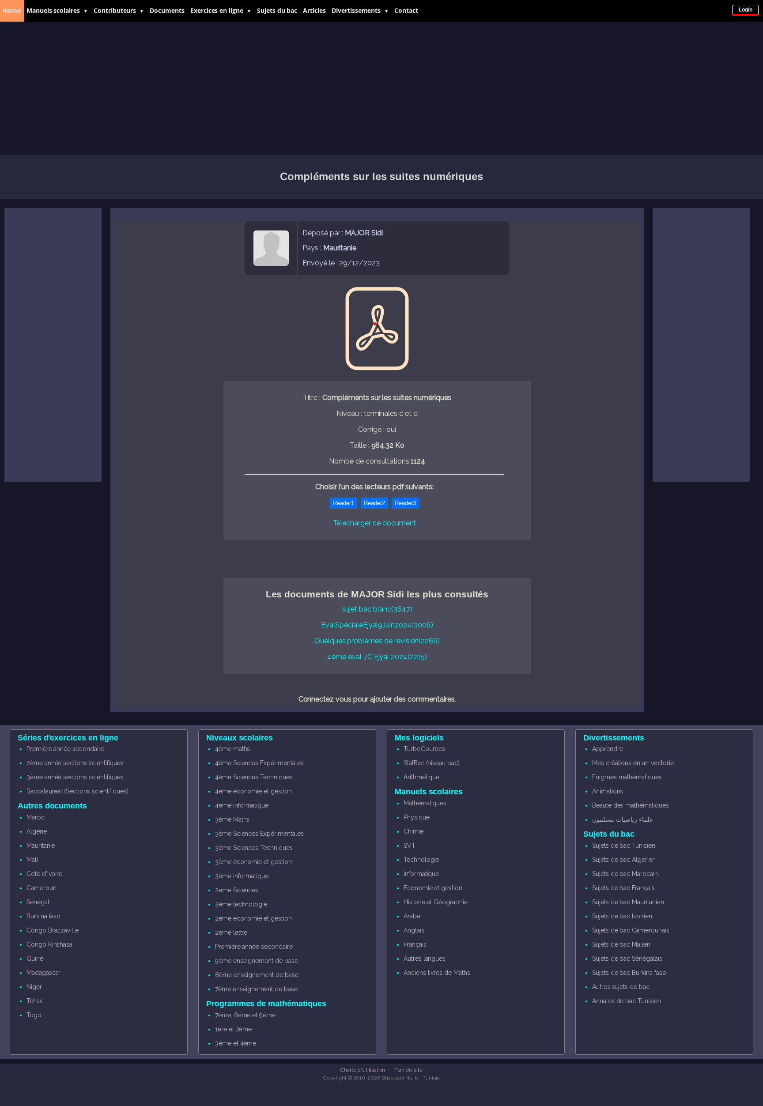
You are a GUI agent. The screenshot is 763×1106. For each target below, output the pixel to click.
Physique (417, 817)
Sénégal (37, 902)
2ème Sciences (236, 890)
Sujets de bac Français (623, 887)
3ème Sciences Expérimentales (259, 833)
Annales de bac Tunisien (626, 1000)
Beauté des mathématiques (630, 805)
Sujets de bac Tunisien (623, 845)
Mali (32, 859)
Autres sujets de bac (621, 986)
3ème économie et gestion (253, 861)
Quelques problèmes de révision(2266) (377, 641)
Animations (607, 791)
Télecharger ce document (374, 523)
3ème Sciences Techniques (254, 847)
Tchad (35, 1000)
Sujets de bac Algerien (624, 859)
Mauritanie (40, 845)
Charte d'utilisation (362, 1070)
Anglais (414, 930)
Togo (34, 1015)
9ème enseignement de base (256, 960)
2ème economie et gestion (253, 918)
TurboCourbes (424, 748)
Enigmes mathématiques (627, 777)
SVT (409, 845)
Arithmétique (421, 777)
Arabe (412, 916)
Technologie (421, 859)
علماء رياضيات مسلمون (622, 819)
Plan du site (408, 1070)
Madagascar (43, 972)
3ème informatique (241, 876)
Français (415, 944)
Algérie (36, 831)
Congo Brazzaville (52, 930)
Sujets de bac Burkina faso (629, 972)
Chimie (413, 831)
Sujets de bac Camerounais (630, 930)
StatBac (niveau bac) (432, 762)
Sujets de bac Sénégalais (627, 958)
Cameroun (41, 887)
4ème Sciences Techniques (254, 777)
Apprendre (607, 748)
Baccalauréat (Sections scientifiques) (77, 791)
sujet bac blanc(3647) (377, 609)
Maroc (35, 817)
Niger (34, 986)
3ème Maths (232, 819)
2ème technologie (241, 904)
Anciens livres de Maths (437, 972)
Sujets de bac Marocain (625, 873)
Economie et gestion (433, 887)
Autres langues (425, 958)
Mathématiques (425, 803)
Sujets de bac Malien (621, 944)
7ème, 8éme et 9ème (245, 1015)
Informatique (421, 873)
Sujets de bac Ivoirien (622, 916)
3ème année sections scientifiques (75, 777)
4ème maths (232, 748)
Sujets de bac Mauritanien (628, 902)
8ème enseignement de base (256, 974)
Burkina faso (43, 916)
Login (745, 10)
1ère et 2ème (233, 1029)
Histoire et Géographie (436, 902)
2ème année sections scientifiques (75, 762)
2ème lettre (231, 932)
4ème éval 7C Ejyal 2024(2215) (377, 657)
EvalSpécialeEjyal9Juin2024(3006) (377, 625)
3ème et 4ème (235, 1043)
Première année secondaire (65, 748)
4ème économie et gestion (253, 791)
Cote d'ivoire (44, 873)
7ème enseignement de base (256, 989)
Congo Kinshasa (49, 944)
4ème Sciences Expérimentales (259, 762)
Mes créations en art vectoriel (634, 762)
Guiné (34, 958)
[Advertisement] (381, 88)
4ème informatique (241, 805)
